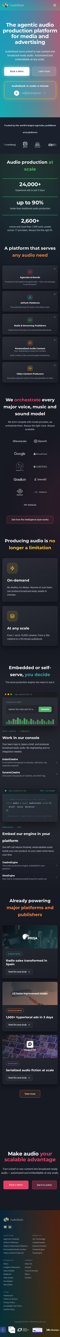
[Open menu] (55, 5)
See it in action (44, 1185)
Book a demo (17, 71)
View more (30, 1094)
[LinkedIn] (10, 1227)
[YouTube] (5, 1227)
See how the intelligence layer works (30, 519)
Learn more (44, 71)
